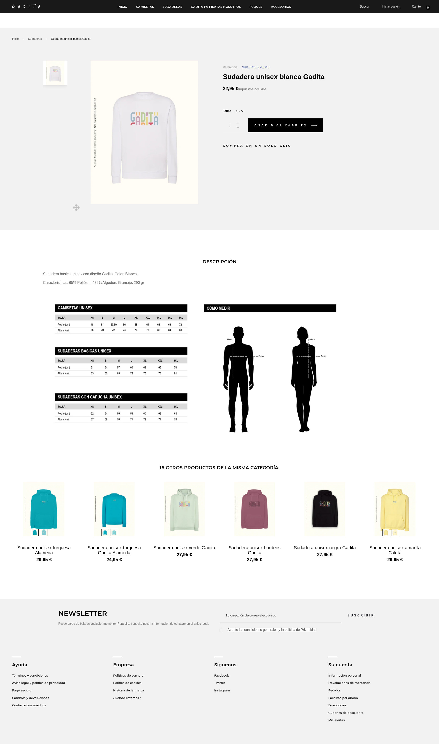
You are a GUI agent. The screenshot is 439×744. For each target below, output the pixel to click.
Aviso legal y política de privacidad (38, 683)
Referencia (230, 67)
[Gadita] (26, 6)
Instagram (222, 690)
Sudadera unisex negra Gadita (325, 547)
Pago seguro (21, 690)
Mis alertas (336, 720)
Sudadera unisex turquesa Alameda (44, 550)
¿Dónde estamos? (127, 698)
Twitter (219, 683)
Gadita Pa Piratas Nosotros (216, 6)
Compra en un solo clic (257, 145)
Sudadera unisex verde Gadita (184, 547)
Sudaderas (172, 6)
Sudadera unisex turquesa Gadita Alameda (114, 550)
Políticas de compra (128, 675)
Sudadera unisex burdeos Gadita (255, 550)
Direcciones (337, 705)
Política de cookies (127, 683)
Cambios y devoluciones (30, 698)
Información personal (344, 675)
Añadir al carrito (282, 125)
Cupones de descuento (346, 713)
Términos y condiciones (30, 675)
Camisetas (145, 6)
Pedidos (334, 690)
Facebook (221, 675)
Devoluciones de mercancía (349, 683)
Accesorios (281, 6)
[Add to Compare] (331, 125)
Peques (255, 6)
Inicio (122, 6)
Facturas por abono (343, 698)
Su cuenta (340, 664)
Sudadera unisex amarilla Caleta (395, 550)
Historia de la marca (128, 690)
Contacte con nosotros (29, 705)
